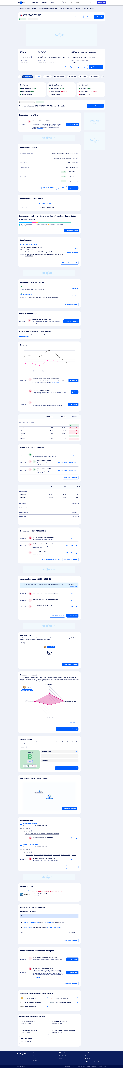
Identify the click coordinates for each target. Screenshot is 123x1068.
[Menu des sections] (19, 76)
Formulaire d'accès (24, 336)
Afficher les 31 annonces (57, 615)
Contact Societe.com (63, 1055)
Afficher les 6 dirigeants (71, 304)
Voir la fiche (75, 288)
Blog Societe (88, 1055)
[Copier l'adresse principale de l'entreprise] (101, 52)
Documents (95, 76)
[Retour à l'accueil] (21, 1053)
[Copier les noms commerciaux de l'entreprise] (77, 167)
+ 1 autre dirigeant (91, 57)
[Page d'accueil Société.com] (21, 2)
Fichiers (34, 1058)
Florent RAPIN (29, 855)
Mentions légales (69, 67)
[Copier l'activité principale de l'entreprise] (77, 153)
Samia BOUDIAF (49, 922)
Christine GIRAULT (39, 855)
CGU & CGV (73, 1066)
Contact (48, 76)
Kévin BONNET (48, 855)
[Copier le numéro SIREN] (28, 52)
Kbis (39, 76)
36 (37, 898)
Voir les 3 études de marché (70, 983)
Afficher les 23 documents (70, 559)
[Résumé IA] (67, 538)
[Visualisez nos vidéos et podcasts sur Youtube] (94, 1061)
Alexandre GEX (56, 855)
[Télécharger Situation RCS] (77, 171)
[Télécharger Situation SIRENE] (77, 176)
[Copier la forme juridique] (55, 61)
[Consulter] (72, 538)
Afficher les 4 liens (72, 867)
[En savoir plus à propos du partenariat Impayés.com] (77, 998)
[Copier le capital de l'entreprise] (77, 162)
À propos (67, 1066)
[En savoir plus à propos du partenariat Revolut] (47, 1002)
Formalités (44, 2)
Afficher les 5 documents (70, 477)
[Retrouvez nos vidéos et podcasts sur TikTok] (98, 1061)
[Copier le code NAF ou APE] (68, 57)
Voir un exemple (40, 128)
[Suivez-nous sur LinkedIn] (87, 1061)
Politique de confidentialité (92, 1066)
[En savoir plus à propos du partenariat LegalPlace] (47, 998)
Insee (73, 62)
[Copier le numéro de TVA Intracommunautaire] (30, 61)
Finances (84, 76)
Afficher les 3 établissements (69, 262)
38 (39, 898)
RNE (76, 62)
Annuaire (35, 1060)
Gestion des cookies (81, 1066)
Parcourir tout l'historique (70, 940)
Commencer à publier (73, 586)
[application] (49, 358)
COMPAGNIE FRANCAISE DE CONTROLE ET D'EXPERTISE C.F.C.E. (42, 834)
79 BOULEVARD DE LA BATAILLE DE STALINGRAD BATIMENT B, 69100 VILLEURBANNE (94, 53)
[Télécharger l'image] (28, 890)
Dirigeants (73, 76)
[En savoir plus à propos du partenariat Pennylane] (77, 1002)
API (34, 1062)
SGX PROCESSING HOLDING (79, 57)
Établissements (60, 76)
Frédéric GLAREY (65, 855)
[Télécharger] (76, 538)
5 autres (74, 855)
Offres (52, 2)
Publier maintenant (72, 615)
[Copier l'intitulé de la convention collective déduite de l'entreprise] (77, 158)
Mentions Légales (102, 1066)
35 (36, 898)
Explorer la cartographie (69, 808)
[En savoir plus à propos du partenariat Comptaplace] (47, 1007)
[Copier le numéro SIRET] (31, 57)
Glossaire (61, 1058)
